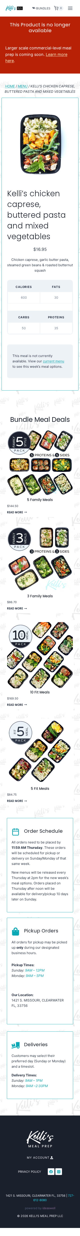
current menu (53, 361)
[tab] (40, 173)
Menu (23, 86)
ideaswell (48, 1208)
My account (38, 1157)
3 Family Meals (40, 596)
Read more (15, 512)
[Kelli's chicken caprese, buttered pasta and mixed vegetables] (40, 144)
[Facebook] (51, 1171)
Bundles (43, 8)
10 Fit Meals (40, 692)
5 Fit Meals (40, 788)
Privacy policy (29, 1171)
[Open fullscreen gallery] (68, 173)
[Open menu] (70, 8)
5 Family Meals (40, 500)
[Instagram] (58, 1171)
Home (10, 86)
